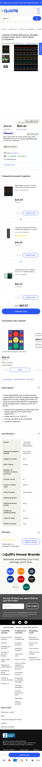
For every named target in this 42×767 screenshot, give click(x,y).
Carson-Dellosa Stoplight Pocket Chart (14, 351)
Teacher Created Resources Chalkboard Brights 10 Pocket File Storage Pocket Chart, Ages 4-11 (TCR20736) (26, 228)
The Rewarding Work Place (11, 719)
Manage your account (6, 647)
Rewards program (18, 644)
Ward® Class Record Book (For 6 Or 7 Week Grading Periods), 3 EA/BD (25, 271)
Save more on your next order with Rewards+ (21, 3)
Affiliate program (18, 703)
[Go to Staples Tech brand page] (31, 580)
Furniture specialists (19, 686)
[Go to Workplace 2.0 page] (26, 587)
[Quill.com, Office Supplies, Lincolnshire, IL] (9, 736)
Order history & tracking (6, 638)
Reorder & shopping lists (34, 638)
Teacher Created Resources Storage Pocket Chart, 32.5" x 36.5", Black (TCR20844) (25, 186)
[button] (41, 2)
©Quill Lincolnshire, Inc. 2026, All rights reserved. (18, 743)
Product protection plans (19, 693)
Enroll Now (22, 129)
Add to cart (24, 755)
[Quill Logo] (11, 11)
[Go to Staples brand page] (21, 580)
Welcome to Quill (7, 712)
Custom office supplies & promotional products (20, 666)
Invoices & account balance (5, 654)
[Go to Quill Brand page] (10, 572)
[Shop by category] (2, 11)
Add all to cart (21, 311)
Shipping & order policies (6, 666)
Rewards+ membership (19, 638)
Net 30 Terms (20, 659)
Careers (4, 723)
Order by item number (34, 653)
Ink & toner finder (33, 644)
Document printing (19, 673)
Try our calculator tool (28, 138)
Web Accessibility (7, 727)
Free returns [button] (11, 159)
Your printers (34, 648)
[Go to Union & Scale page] (15, 587)
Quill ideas (19, 698)
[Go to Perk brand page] (10, 580)
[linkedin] (20, 622)
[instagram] (13, 622)
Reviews (30, 379)
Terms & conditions (9, 749)
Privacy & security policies (7, 679)
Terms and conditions (21, 612)
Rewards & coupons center (35, 658)
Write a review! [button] (31, 43)
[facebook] (26, 622)
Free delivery (12, 147)
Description (7, 379)
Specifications (19, 379)
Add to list (10, 165)
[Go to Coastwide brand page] (21, 572)
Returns (4, 643)
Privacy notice (24, 749)
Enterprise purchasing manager (19, 680)
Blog (2, 716)
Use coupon (32, 606)
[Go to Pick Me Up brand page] (31, 572)
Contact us (5, 683)
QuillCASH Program (18, 649)
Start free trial (32, 134)
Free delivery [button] (8, 365)
